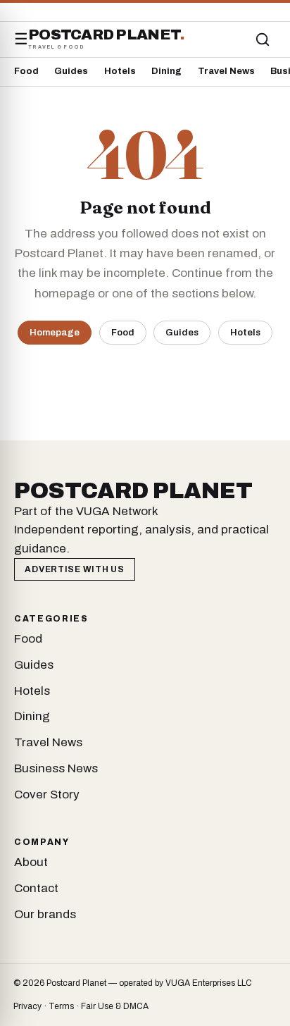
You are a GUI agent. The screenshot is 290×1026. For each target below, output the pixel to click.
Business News (56, 768)
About (31, 862)
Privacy (27, 1006)
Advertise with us (74, 569)
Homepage (55, 332)
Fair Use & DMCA (115, 1006)
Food (26, 71)
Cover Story (47, 794)
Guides (71, 71)
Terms (61, 1006)
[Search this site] (262, 39)
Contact (36, 888)
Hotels (120, 71)
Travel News (226, 71)
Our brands (45, 914)
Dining (166, 71)
